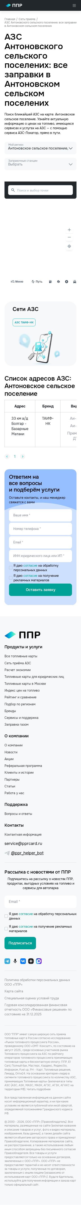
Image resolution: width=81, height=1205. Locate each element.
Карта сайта (13, 991)
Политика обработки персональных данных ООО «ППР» (37, 982)
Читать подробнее (39, 1089)
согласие (30, 565)
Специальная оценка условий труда (31, 998)
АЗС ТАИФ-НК (24, 322)
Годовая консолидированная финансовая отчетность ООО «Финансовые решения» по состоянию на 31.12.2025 (38, 1009)
